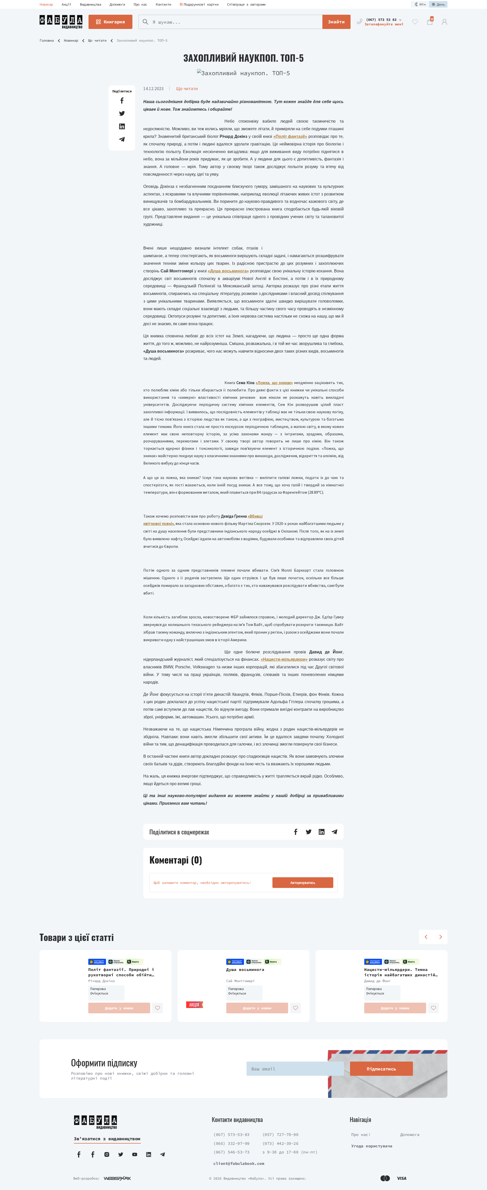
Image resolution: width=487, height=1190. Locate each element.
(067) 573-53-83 (231, 1134)
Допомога (117, 4)
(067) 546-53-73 (231, 1151)
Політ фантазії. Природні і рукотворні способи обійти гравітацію (121, 972)
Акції (66, 4)
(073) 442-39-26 (280, 1143)
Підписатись (381, 1069)
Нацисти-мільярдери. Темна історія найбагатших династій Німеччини (399, 972)
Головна (47, 40)
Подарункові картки (201, 4)
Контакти (163, 4)
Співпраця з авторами (246, 4)
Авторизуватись (302, 882)
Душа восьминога (245, 969)
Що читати (97, 40)
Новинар (46, 4)
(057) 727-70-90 (280, 1134)
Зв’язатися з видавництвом (107, 1139)
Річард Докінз (101, 981)
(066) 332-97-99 (231, 1143)
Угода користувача (371, 1145)
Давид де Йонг (377, 981)
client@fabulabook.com (238, 1163)
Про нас (140, 4)
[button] (122, 100)
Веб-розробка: (86, 1178)
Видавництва (90, 4)
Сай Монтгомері (240, 981)
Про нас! (361, 1134)
